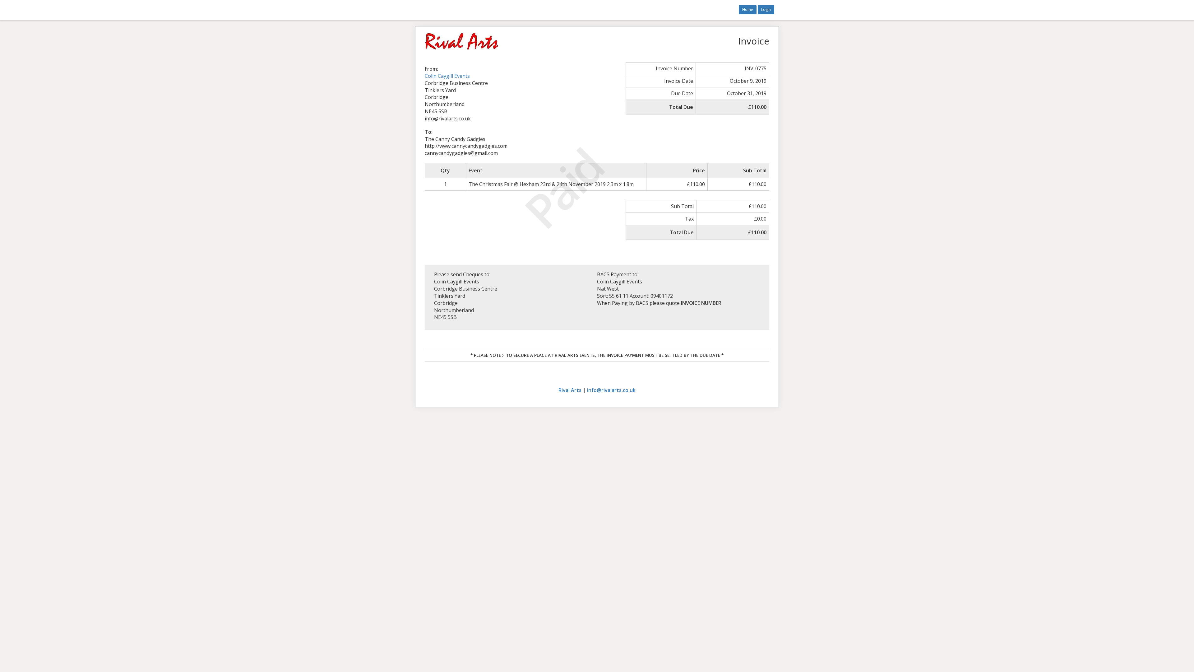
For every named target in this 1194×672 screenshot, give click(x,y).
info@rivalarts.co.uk (611, 390)
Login (766, 9)
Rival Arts (569, 390)
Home (747, 9)
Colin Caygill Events (447, 75)
